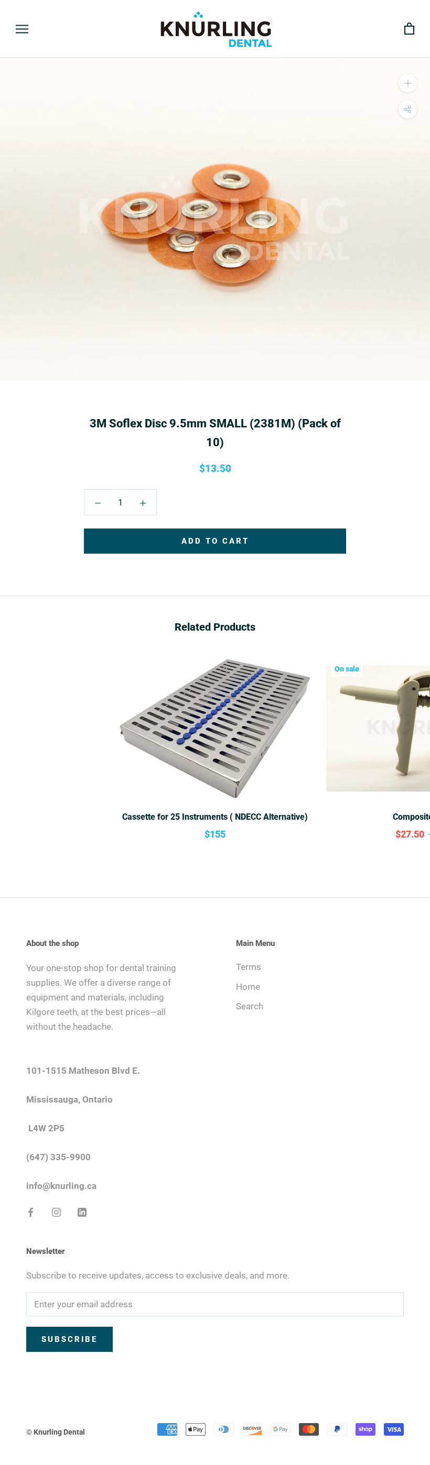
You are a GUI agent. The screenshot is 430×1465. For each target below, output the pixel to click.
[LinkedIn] (82, 1211)
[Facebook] (30, 1211)
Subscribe (69, 1339)
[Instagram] (56, 1211)
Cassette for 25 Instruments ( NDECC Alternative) (215, 817)
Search (249, 1006)
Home (248, 987)
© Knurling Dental (55, 1432)
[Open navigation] (22, 29)
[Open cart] (409, 29)
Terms (248, 967)
